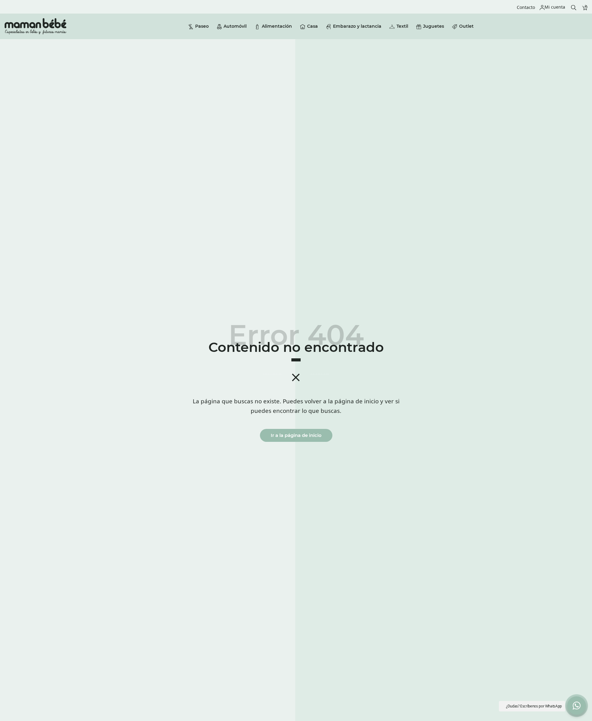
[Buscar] (573, 6)
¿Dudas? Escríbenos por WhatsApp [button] (534, 706)
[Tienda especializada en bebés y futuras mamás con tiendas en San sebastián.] (35, 26)
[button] (576, 705)
